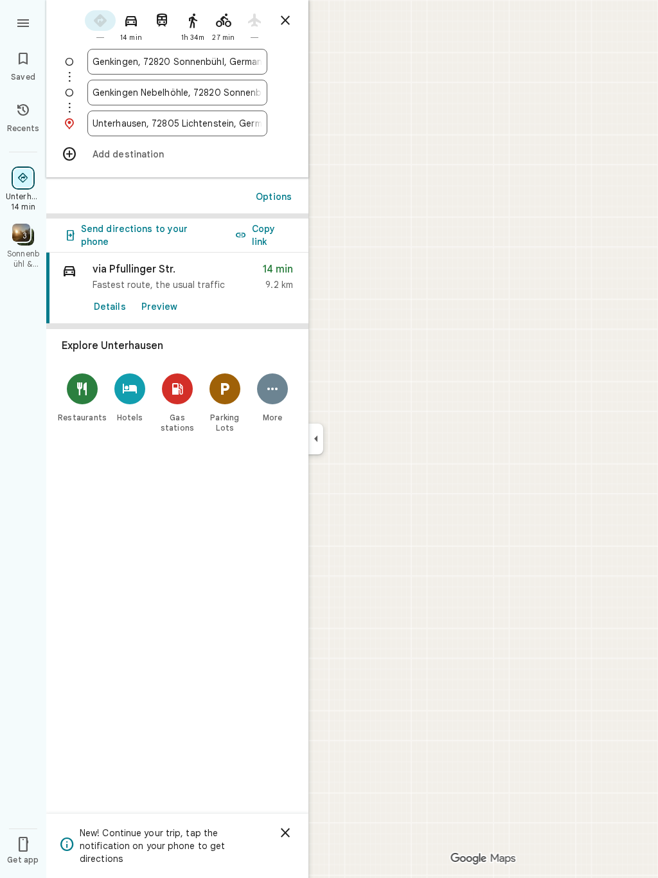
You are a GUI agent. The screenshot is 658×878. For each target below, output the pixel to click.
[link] (177, 288)
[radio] (100, 25)
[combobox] (177, 62)
